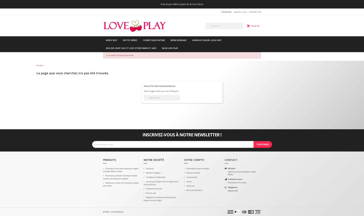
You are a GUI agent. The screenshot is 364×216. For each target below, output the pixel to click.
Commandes (191, 177)
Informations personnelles (197, 168)
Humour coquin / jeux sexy (206, 40)
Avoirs (189, 181)
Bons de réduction (194, 190)
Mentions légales (153, 172)
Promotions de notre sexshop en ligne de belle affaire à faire (120, 170)
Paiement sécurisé (153, 188)
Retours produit (193, 172)
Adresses (190, 186)
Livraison (149, 168)
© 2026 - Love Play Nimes (113, 212)
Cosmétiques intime (154, 40)
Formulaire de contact (237, 182)
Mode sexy (111, 40)
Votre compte (194, 160)
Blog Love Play (170, 48)
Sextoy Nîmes (130, 40)
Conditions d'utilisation (155, 177)
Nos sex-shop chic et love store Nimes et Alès (131, 48)
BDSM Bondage (179, 40)
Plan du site (150, 193)
